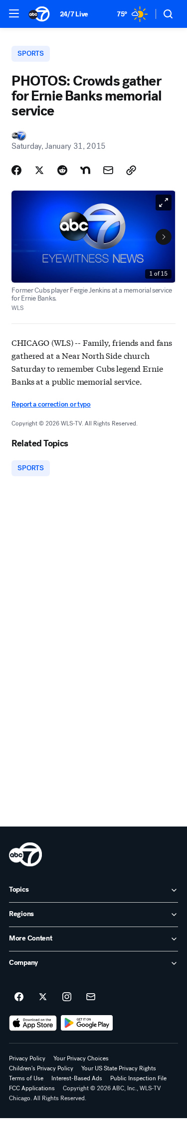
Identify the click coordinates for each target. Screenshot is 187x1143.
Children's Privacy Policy (41, 1068)
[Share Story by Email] (108, 170)
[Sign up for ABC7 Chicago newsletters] (91, 997)
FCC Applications (32, 1088)
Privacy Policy (27, 1058)
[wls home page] (25, 854)
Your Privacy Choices (81, 1058)
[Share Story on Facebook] (16, 170)
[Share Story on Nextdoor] (85, 170)
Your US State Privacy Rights (118, 1068)
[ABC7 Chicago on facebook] (19, 997)
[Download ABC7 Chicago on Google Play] (87, 1023)
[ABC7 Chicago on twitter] (43, 997)
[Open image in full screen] (164, 202)
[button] (13, 13)
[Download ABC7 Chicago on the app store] (33, 1023)
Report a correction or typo (50, 404)
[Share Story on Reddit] (62, 170)
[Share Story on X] (39, 170)
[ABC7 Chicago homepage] (39, 14)
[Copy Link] (131, 170)
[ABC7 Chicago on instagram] (67, 997)
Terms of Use (26, 1078)
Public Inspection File (138, 1078)
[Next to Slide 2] (164, 237)
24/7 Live (74, 14)
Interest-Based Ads (76, 1078)
